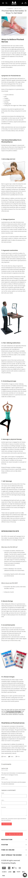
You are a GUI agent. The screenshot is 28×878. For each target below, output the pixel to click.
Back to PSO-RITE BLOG (15, 834)
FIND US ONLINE (7, 850)
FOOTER (4, 845)
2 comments (10, 8)
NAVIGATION (6, 840)
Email (2, 800)
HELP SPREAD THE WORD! (11, 855)
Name (2, 793)
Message (3, 807)
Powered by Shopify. (8, 863)
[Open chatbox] (25, 875)
